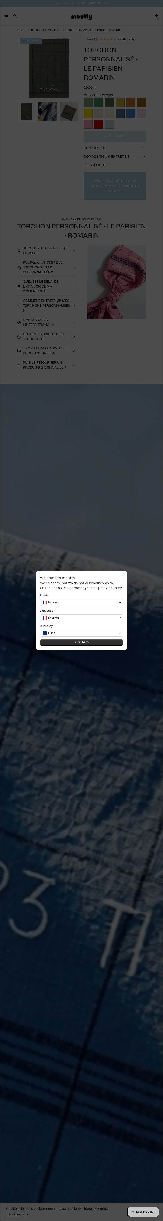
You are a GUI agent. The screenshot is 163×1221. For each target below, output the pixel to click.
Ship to (44, 595)
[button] (81, 602)
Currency (46, 626)
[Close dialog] (124, 574)
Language (46, 611)
